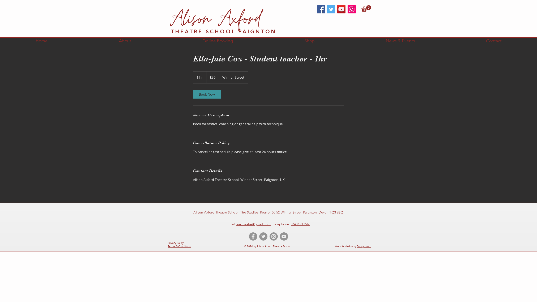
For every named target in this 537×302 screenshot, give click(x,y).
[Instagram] (352, 9)
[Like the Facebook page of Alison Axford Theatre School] (253, 236)
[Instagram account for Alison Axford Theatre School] (274, 236)
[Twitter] (331, 9)
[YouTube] (341, 9)
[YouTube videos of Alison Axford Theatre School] (284, 236)
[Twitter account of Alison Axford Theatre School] (263, 236)
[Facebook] (321, 9)
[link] (366, 8)
